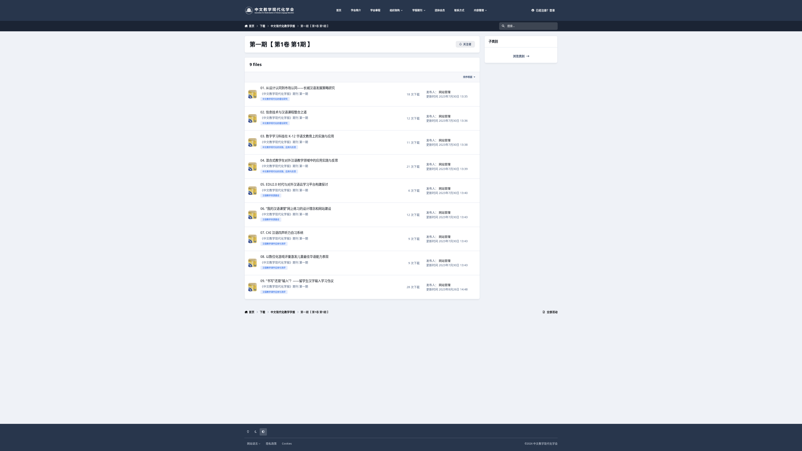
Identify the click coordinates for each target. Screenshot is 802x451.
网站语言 (253, 443)
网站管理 (444, 92)
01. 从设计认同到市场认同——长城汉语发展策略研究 (297, 88)
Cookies (287, 443)
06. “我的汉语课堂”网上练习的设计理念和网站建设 (295, 208)
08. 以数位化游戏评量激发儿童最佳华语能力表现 (294, 257)
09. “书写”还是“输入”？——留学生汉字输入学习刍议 (297, 281)
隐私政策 (271, 443)
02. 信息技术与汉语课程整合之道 (283, 112)
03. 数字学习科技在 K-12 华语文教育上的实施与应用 (297, 136)
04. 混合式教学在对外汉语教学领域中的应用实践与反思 (299, 160)
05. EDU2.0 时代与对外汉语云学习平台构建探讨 (294, 184)
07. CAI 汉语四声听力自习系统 (281, 233)
